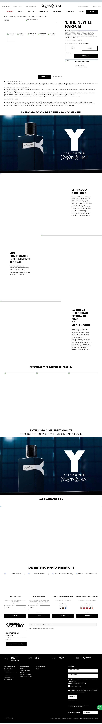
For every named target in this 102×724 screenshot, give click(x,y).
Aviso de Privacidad (80, 683)
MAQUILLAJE (7, 675)
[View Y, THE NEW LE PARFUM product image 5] (52, 37)
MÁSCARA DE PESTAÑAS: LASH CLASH (63, 596)
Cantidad (68, 53)
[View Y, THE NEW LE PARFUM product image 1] (11, 37)
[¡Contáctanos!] (99, 707)
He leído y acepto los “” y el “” (84, 691)
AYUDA (20, 6)
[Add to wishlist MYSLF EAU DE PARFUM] (48, 574)
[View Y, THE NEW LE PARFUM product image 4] (42, 37)
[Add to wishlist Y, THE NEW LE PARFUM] (56, 22)
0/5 (74, 40)
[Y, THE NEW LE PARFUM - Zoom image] (32, 25)
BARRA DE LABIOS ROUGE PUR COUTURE (87, 596)
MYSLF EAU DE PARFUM (39, 596)
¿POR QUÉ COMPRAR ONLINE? (30, 6)
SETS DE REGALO (8, 679)
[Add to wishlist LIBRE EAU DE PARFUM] (24, 574)
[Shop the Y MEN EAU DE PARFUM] (33, 528)
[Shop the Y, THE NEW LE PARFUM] (79, 526)
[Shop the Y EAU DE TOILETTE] (16, 528)
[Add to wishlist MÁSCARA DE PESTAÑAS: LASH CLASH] (72, 574)
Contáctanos (75, 718)
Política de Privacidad (66, 718)
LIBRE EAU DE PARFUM (15, 596)
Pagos (22, 672)
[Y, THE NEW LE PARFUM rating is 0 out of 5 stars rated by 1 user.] (69, 40)
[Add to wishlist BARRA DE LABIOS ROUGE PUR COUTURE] (96, 574)
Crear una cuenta (25, 670)
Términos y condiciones (90, 690)
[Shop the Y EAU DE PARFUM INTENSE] (61, 528)
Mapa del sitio (83, 718)
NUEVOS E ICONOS (8, 668)
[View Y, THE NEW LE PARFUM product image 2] (21, 37)
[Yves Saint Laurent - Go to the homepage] (51, 6)
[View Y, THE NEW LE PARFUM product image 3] (32, 37)
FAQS (37, 668)
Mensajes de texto (76, 686)
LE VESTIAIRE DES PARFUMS (10, 673)
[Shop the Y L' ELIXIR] (46, 533)
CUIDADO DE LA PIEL (9, 677)
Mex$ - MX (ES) (5, 6)
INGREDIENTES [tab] (57, 76)
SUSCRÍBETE (72, 696)
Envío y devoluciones (26, 676)
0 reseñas (79, 40)
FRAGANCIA (7, 671)
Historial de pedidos (25, 674)
